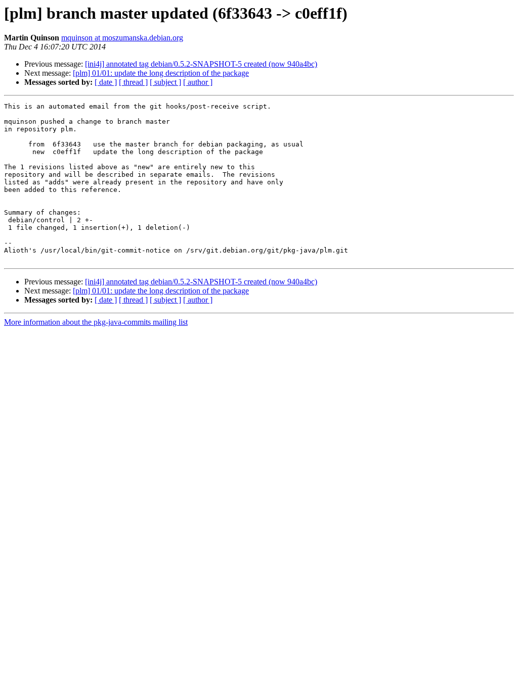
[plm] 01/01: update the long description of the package (161, 73)
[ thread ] (133, 82)
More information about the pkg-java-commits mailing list (96, 322)
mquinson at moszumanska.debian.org (122, 37)
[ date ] (106, 82)
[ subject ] (165, 82)
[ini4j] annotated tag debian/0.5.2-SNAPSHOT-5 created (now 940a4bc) (201, 64)
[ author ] (197, 82)
